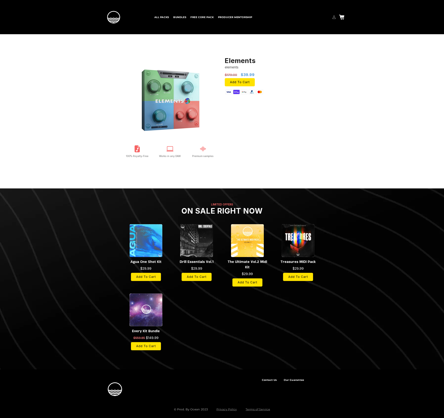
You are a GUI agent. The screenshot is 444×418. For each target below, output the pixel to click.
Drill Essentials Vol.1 (197, 261)
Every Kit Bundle (146, 330)
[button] (341, 17)
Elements (240, 61)
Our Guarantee (294, 380)
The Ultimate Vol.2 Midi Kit (247, 264)
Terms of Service (258, 409)
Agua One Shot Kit (145, 261)
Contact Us (269, 380)
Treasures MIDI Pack (298, 261)
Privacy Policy (226, 409)
